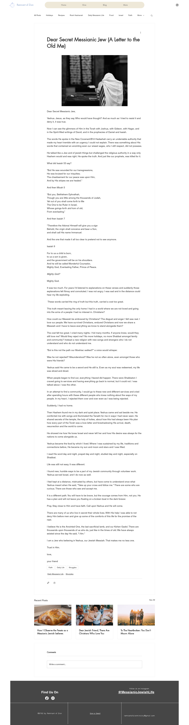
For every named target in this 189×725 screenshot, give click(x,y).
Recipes (61, 15)
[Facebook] (47, 698)
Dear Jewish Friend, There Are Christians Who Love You (94, 632)
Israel (121, 15)
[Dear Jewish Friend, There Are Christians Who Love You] (94, 615)
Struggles (72, 567)
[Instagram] (177, 5)
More (139, 15)
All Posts (37, 15)
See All (152, 600)
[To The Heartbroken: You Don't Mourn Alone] (136, 615)
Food (111, 15)
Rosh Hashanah (76, 15)
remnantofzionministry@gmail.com (139, 716)
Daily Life (60, 567)
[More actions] (140, 32)
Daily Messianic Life (96, 15)
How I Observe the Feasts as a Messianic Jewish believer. (52, 632)
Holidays (49, 15)
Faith (130, 15)
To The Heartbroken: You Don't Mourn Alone (136, 632)
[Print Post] (54, 583)
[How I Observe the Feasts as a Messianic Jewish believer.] (52, 615)
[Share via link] (48, 583)
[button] (151, 15)
